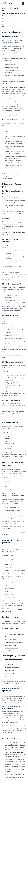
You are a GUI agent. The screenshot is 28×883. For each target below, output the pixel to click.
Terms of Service (9, 661)
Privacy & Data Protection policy (13, 659)
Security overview (9, 670)
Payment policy (9, 664)
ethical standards (18, 87)
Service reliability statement (12, 667)
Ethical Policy (16, 774)
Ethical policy (8, 631)
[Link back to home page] (8, 3)
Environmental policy (10, 639)
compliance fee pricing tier (17, 698)
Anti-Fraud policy (13, 745)
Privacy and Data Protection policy (15, 232)
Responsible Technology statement (14, 642)
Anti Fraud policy (9, 673)
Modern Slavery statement (12, 650)
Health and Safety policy (11, 648)
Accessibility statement (11, 645)
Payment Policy (6, 279)
